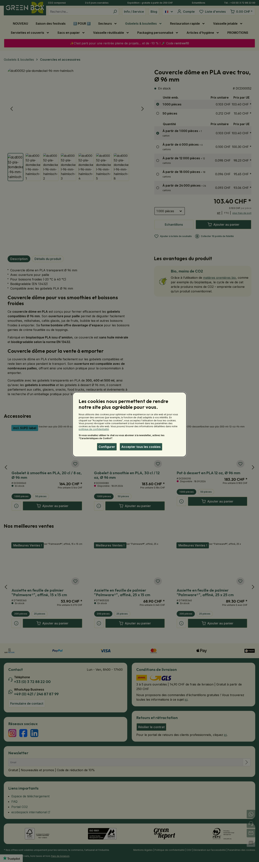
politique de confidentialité (94, 429)
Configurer (107, 447)
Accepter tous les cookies (141, 447)
